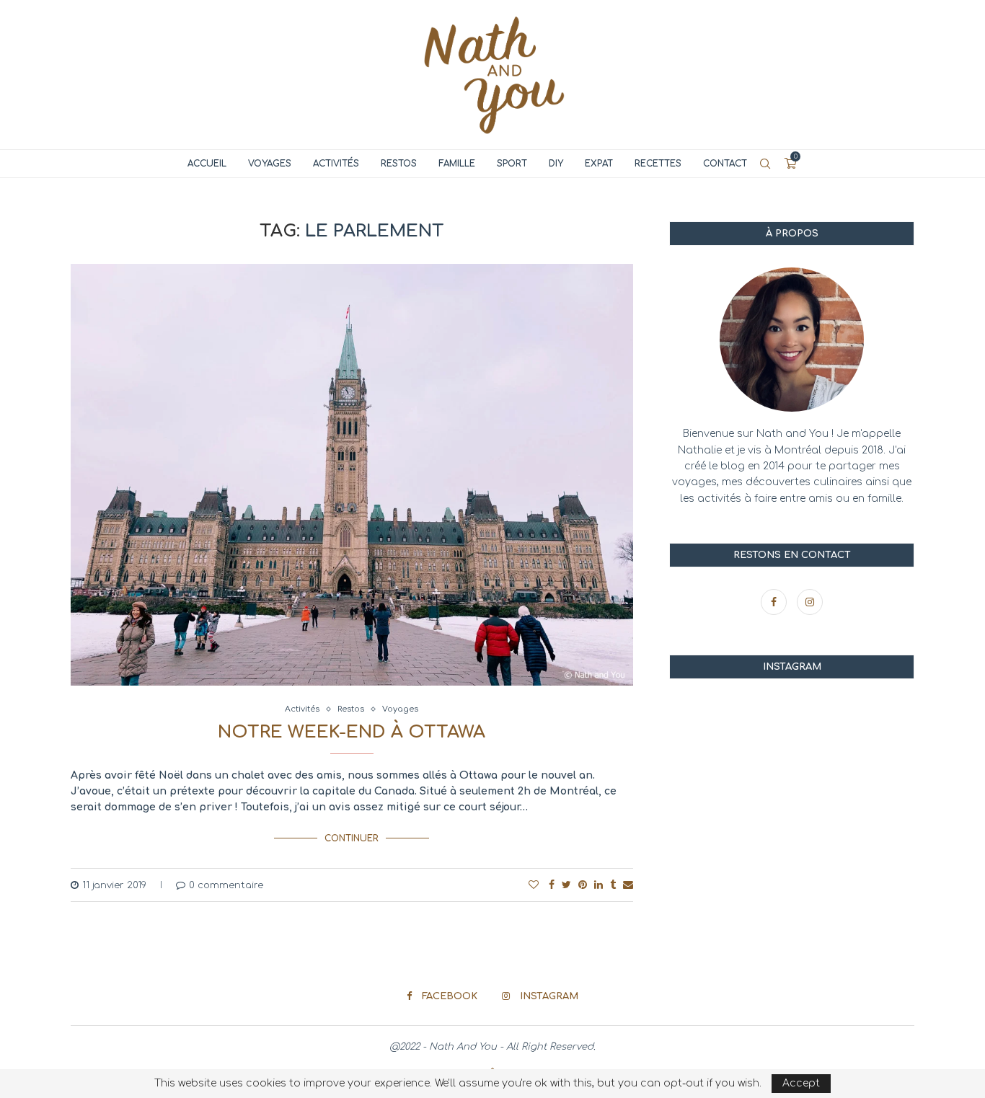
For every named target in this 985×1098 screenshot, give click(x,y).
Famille (456, 164)
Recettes (658, 164)
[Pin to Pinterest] (582, 885)
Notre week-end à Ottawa (351, 732)
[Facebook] (775, 602)
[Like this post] (534, 885)
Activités (336, 164)
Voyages (269, 164)
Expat (599, 164)
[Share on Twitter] (566, 885)
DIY (556, 164)
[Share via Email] (628, 885)
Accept (801, 1083)
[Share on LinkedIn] (598, 885)
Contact (725, 164)
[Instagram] (809, 602)
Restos (399, 164)
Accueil (206, 164)
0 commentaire (226, 885)
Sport (512, 164)
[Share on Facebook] (552, 885)
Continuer (351, 838)
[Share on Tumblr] (613, 885)
